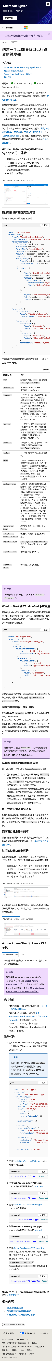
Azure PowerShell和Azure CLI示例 (18, 74)
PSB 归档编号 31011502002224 (14, 1343)
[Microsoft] (26, 27)
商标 (31, 1354)
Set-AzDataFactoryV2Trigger (26, 1161)
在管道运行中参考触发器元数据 (21, 1314)
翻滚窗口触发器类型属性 (13, 70)
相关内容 (7, 77)
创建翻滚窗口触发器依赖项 (19, 1311)
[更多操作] (48, 42)
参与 (22, 1350)
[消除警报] (48, 4)
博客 (14, 1350)
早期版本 (5, 1350)
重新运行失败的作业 (33, 132)
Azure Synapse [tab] (27, 180)
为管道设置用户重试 (11, 135)
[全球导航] (2, 27)
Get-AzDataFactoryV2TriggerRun (28, 1248)
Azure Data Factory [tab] (11, 180)
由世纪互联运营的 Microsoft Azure (16, 1346)
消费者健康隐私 (8, 1354)
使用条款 (22, 1354)
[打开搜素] (49, 27)
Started (38, 1230)
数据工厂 (14, 42)
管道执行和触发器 (15, 1307)
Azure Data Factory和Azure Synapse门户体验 (22, 67)
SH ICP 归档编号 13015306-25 (14, 1339)
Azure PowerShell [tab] (10, 954)
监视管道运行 (13, 1295)
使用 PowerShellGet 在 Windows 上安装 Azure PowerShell (28, 1016)
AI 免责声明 (39, 1346)
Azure (5, 42)
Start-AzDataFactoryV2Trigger (27, 1204)
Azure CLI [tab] (23, 954)
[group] (26, 291)
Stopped (39, 1186)
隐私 (34, 1343)
